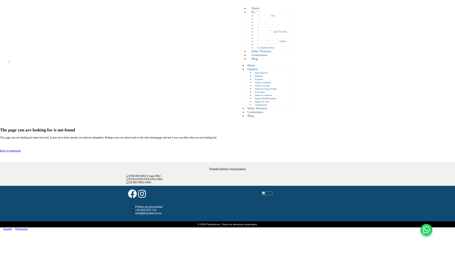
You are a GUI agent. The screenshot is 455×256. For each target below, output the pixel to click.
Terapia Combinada (263, 82)
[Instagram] (142, 193)
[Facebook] (132, 193)
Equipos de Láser (262, 101)
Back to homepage (10, 150)
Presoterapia (260, 92)
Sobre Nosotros (257, 108)
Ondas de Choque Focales (266, 89)
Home (251, 65)
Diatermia (259, 76)
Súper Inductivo (261, 73)
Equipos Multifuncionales (265, 98)
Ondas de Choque (262, 85)
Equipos (252, 69)
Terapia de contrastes (263, 95)
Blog (254, 58)
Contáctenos (255, 112)
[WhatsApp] (426, 230)
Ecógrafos (259, 79)
